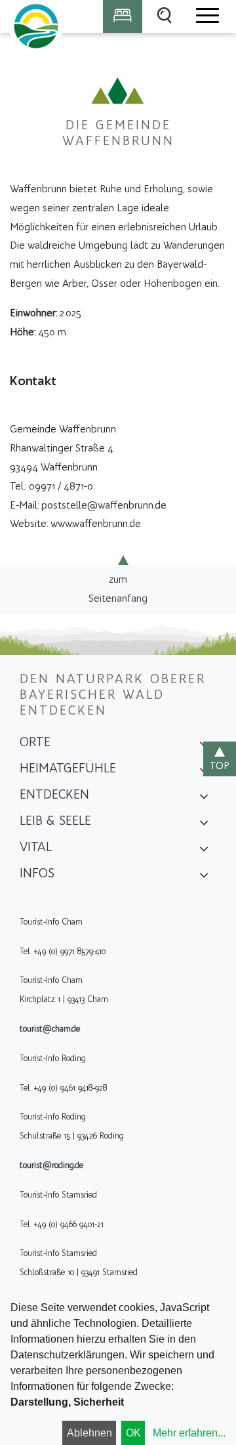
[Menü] (206, 16)
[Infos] (203, 877)
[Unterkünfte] (122, 16)
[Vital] (203, 851)
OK (133, 1432)
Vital (36, 846)
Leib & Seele (55, 820)
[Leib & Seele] (203, 824)
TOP (219, 765)
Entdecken (54, 794)
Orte (35, 741)
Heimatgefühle (68, 768)
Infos (37, 873)
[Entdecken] (203, 798)
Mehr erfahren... (189, 1432)
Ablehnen (89, 1432)
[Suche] (164, 16)
